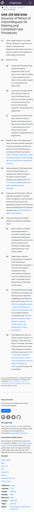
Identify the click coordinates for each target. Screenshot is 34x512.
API (2, 469)
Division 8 (21, 7)
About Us (4, 466)
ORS (15, 501)
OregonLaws (15, 3)
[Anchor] (26, 55)
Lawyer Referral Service (18, 433)
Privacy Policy (6, 481)
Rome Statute (15, 507)
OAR (6, 7)
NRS (11, 495)
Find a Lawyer (6, 460)
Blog (2, 463)
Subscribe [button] (5, 411)
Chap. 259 (13, 7)
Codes (12, 485)
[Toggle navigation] (30, 3)
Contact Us (5, 472)
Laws (12, 498)
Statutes (13, 491)
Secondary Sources (8, 478)
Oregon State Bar (10, 426)
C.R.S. (12, 488)
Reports (4, 475)
